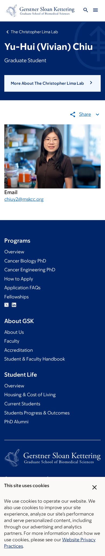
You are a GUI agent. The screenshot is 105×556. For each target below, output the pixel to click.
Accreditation (18, 350)
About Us (14, 332)
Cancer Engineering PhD (29, 269)
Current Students (22, 403)
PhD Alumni (16, 421)
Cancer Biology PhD (25, 261)
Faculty (11, 341)
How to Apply (18, 278)
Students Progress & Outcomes (36, 413)
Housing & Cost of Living (30, 394)
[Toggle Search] (85, 11)
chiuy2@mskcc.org (24, 199)
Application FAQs (22, 287)
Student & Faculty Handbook (34, 359)
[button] (52, 83)
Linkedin (14, 305)
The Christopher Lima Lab (34, 31)
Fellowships (16, 296)
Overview (14, 251)
